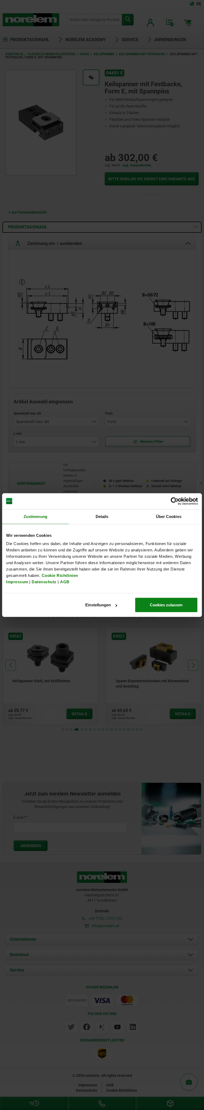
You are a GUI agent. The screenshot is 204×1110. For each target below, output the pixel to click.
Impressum (17, 582)
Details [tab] (102, 516)
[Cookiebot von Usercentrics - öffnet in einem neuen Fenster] (174, 501)
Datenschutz (44, 582)
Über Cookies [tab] (168, 516)
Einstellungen (98, 605)
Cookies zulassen (166, 605)
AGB (65, 582)
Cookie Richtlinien (59, 575)
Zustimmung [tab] (35, 516)
